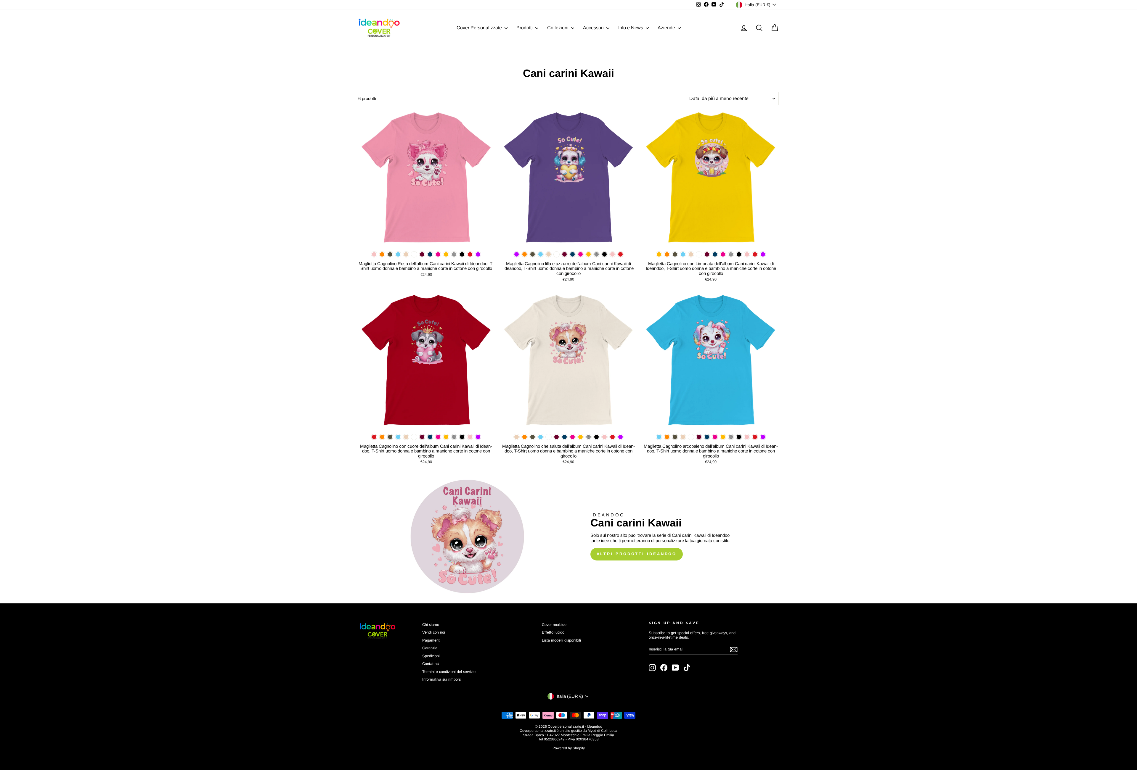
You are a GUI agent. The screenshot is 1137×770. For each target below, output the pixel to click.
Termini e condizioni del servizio (449, 671)
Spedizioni (431, 656)
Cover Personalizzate (480, 27)
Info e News (631, 27)
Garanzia (429, 648)
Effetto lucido (553, 632)
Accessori (594, 27)
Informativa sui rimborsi (442, 679)
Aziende (667, 27)
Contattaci (430, 663)
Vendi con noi (433, 632)
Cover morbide (554, 624)
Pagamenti (431, 640)
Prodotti (525, 27)
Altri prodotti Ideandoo (637, 554)
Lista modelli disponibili (561, 640)
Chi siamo (430, 624)
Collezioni (558, 27)
